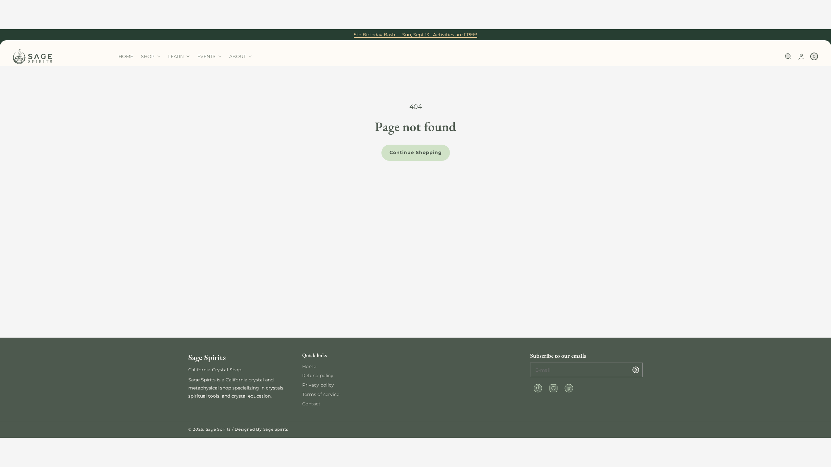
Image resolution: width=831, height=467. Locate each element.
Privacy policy (318, 385)
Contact (311, 404)
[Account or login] (801, 57)
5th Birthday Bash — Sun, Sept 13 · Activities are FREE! (415, 35)
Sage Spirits (218, 429)
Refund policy (317, 375)
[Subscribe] (635, 370)
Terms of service (320, 394)
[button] (788, 57)
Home (309, 366)
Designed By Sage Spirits (261, 429)
